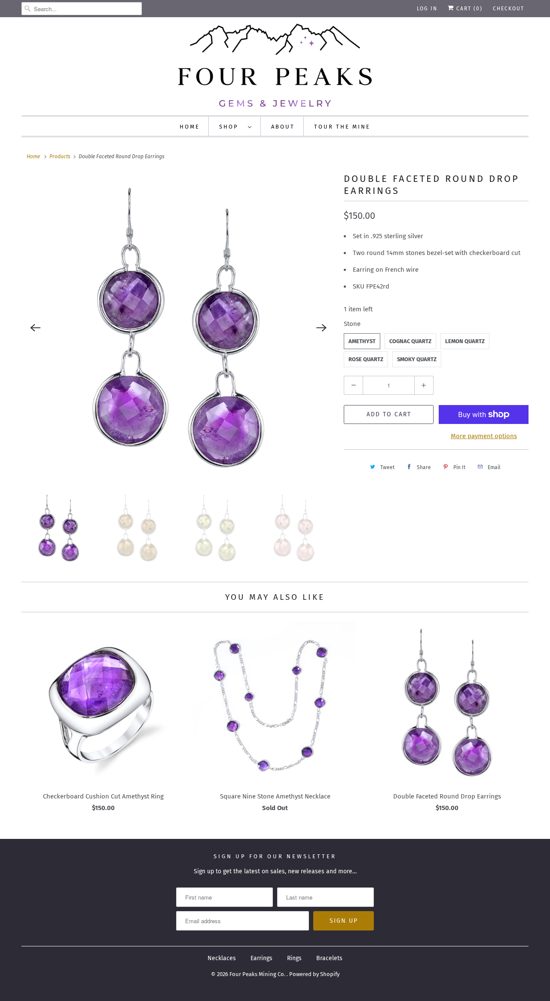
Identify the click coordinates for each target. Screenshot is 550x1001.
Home (190, 126)
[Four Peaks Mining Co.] (275, 65)
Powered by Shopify (314, 974)
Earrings (261, 958)
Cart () (468, 9)
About (283, 126)
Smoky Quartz (417, 359)
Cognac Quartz (410, 341)
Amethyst (362, 341)
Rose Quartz (365, 359)
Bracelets (329, 958)
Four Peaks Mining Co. (258, 974)
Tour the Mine (342, 126)
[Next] (321, 327)
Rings (294, 958)
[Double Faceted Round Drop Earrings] (178, 327)
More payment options (484, 436)
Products (59, 157)
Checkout (508, 9)
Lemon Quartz (465, 341)
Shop (231, 126)
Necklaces (222, 958)
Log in (427, 9)
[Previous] (35, 327)
